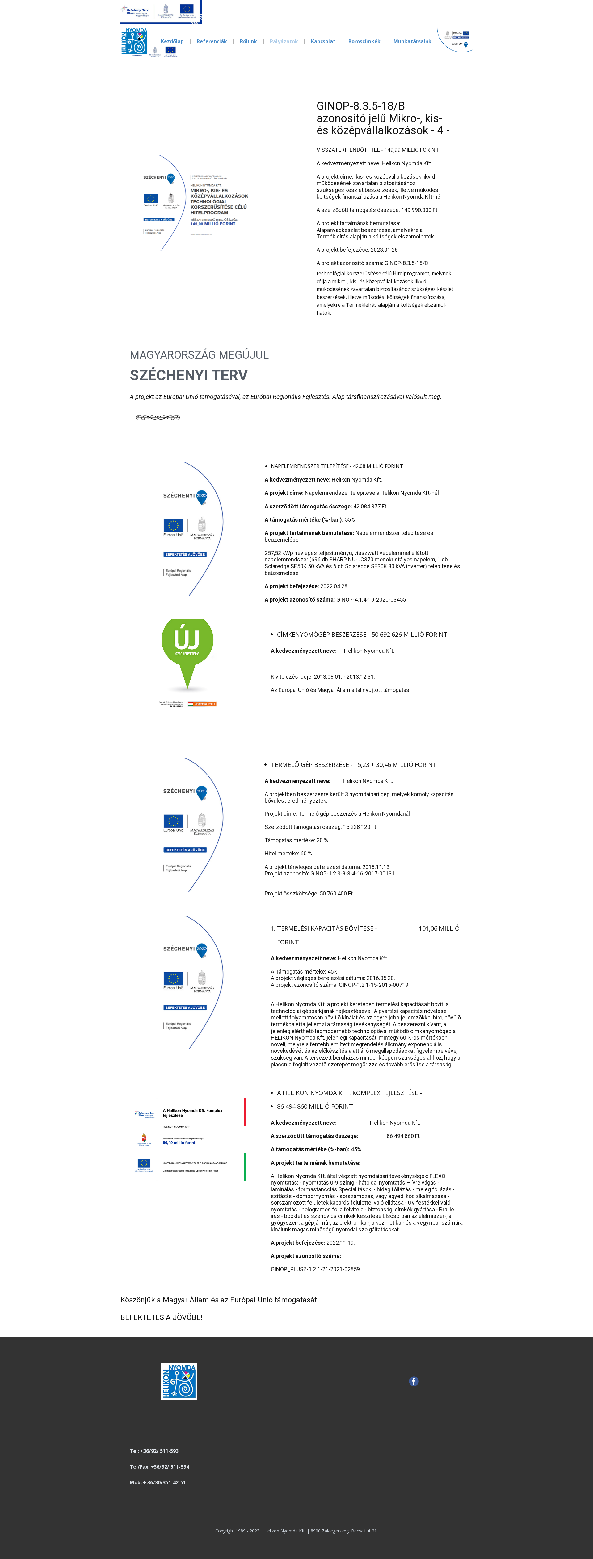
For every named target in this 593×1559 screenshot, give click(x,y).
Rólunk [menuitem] (248, 41)
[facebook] (414, 1381)
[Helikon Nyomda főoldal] (134, 41)
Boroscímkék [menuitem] (364, 41)
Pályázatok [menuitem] (284, 41)
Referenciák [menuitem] (212, 41)
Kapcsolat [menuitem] (323, 41)
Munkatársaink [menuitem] (412, 41)
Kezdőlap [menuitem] (172, 41)
